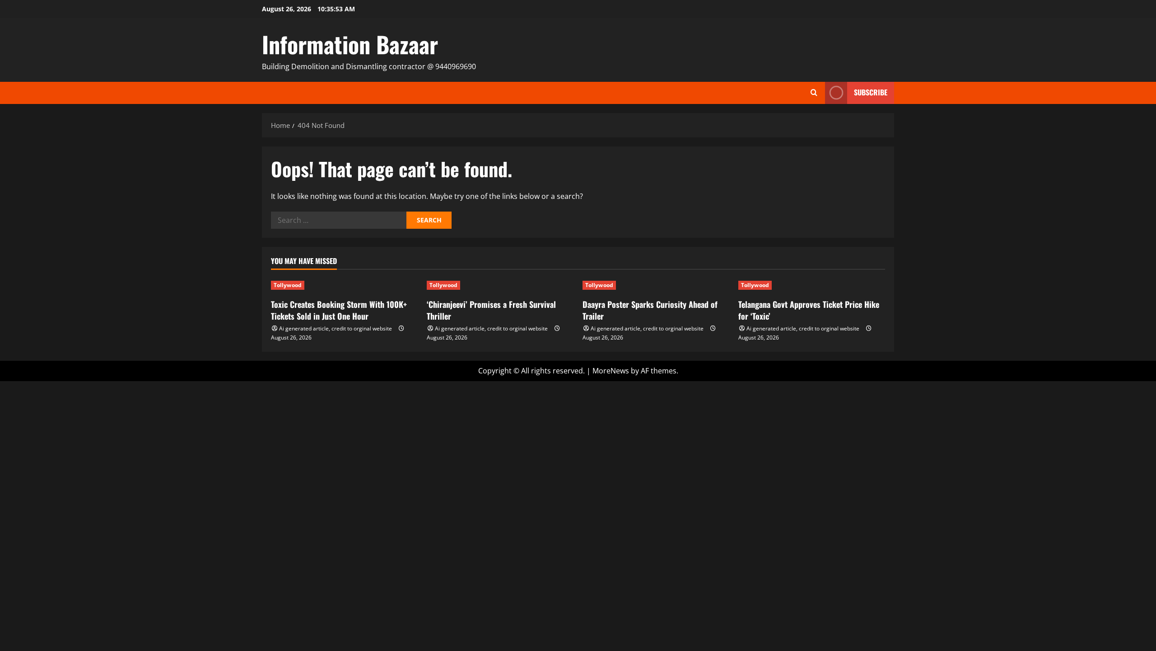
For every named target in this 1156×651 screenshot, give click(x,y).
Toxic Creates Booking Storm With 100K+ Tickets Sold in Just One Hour (339, 309)
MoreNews (610, 371)
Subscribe (870, 92)
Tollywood (288, 285)
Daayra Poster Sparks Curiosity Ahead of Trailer (650, 309)
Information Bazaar (350, 44)
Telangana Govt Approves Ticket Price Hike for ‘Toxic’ (808, 309)
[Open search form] (813, 92)
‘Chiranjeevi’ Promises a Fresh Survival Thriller (491, 309)
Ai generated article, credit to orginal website (335, 328)
